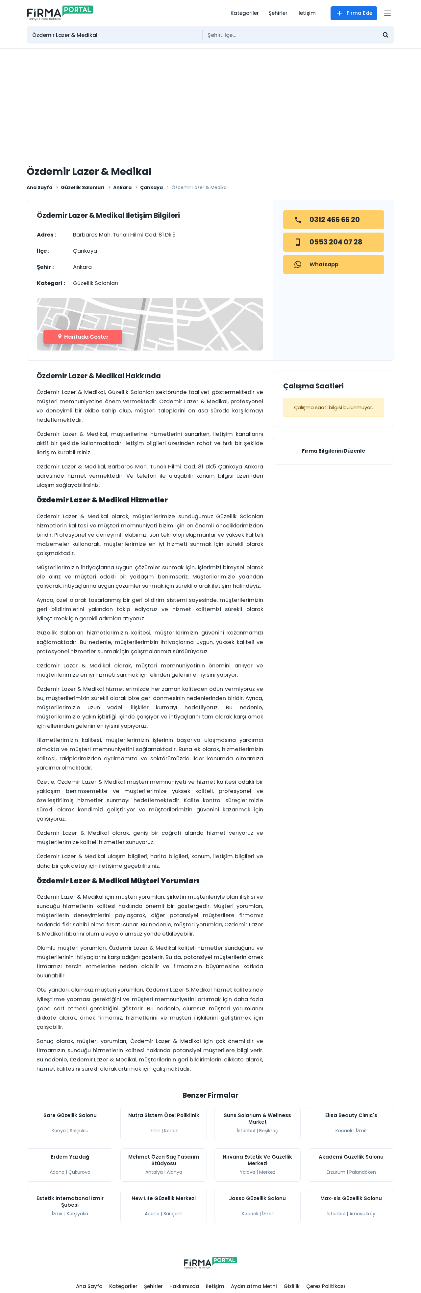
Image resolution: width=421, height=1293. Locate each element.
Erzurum (336, 1172)
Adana (57, 1172)
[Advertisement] (210, 98)
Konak (171, 1130)
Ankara (122, 187)
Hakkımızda (184, 1286)
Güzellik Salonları (83, 187)
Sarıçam (173, 1213)
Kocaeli (343, 1130)
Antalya (154, 1172)
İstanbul (246, 1130)
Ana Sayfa (39, 187)
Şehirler (278, 13)
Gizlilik (292, 1286)
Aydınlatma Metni (254, 1286)
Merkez (267, 1172)
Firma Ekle (359, 13)
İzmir (154, 1130)
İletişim (306, 13)
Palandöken (362, 1172)
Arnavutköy (362, 1213)
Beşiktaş (268, 1130)
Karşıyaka (77, 1213)
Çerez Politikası (325, 1286)
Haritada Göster (86, 337)
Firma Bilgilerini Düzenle (333, 450)
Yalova (247, 1172)
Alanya (174, 1172)
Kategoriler (245, 13)
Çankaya (151, 187)
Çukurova (79, 1172)
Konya (59, 1130)
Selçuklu (79, 1130)
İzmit (361, 1130)
